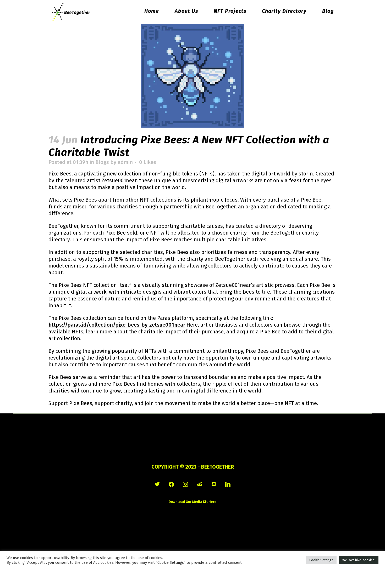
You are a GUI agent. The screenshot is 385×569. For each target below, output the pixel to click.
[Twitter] (157, 484)
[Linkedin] (228, 484)
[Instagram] (185, 484)
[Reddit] (199, 484)
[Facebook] (171, 484)
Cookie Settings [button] (321, 560)
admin (125, 162)
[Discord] (214, 484)
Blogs (102, 162)
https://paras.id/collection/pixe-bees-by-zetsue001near (116, 325)
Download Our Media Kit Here (192, 502)
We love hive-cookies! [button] (358, 560)
